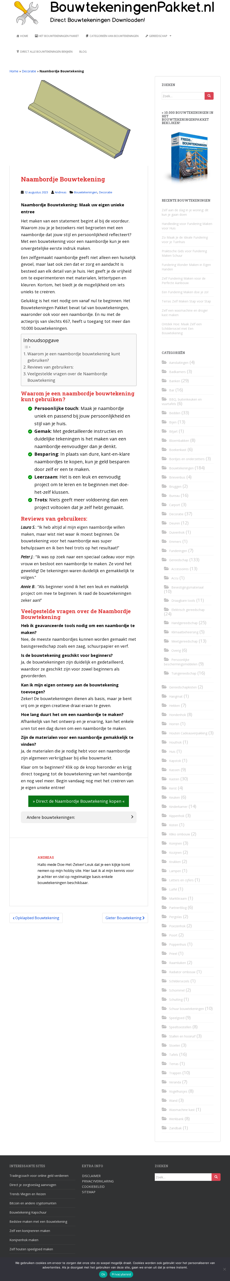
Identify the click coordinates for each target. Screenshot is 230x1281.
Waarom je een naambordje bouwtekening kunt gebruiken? (73, 357)
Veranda (175, 1082)
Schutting (176, 999)
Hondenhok (177, 715)
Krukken (175, 862)
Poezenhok (177, 926)
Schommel (177, 990)
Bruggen (175, 486)
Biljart (173, 431)
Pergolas (175, 917)
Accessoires (180, 569)
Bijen (173, 422)
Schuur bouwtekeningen (186, 1009)
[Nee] (224, 1269)
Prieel (173, 953)
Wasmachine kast (182, 1110)
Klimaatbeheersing (184, 632)
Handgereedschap (184, 623)
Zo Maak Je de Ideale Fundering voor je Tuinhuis (185, 239)
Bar (171, 390)
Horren (174, 724)
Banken (174, 381)
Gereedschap (178, 560)
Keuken (174, 797)
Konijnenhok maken (23, 1240)
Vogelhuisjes (178, 1091)
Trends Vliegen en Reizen (27, 1194)
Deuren (174, 523)
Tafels (173, 1054)
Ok (103, 1274)
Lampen (175, 871)
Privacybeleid (121, 1274)
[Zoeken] (209, 96)
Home (13, 71)
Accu (174, 578)
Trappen (175, 1073)
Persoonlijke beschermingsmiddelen (180, 662)
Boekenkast (177, 450)
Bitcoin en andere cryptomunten (32, 1203)
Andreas (60, 192)
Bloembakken (179, 440)
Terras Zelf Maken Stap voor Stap (186, 301)
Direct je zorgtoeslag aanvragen (32, 1185)
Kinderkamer (178, 806)
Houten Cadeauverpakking (188, 733)
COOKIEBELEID (93, 1186)
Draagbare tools (183, 600)
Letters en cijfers (181, 880)
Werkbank (176, 1119)
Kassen (174, 770)
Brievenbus (177, 477)
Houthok (175, 742)
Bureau (174, 496)
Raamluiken (177, 963)
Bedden (174, 413)
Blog (83, 52)
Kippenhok (176, 816)
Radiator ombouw (182, 972)
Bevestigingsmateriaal (187, 587)
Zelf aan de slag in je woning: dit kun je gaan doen (185, 212)
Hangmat (176, 696)
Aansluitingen (178, 362)
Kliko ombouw (179, 834)
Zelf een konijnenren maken (29, 1231)
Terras (174, 1064)
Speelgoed (176, 1018)
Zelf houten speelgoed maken (31, 1249)
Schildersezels (179, 981)
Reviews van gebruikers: (50, 367)
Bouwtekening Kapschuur (27, 1212)
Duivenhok (177, 532)
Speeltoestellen (180, 1027)
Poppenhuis (177, 944)
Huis (172, 751)
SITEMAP (88, 1192)
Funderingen (178, 551)
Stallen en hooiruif (182, 1036)
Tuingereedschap (183, 673)
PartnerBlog (178, 908)
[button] (78, 801)
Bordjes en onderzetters (187, 459)
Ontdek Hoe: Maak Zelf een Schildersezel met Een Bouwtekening (182, 328)
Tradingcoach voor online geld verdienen (39, 1175)
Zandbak (175, 1128)
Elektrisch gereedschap (188, 610)
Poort (173, 935)
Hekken (174, 705)
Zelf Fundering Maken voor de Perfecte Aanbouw (184, 280)
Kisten (173, 825)
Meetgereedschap (184, 641)
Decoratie (29, 71)
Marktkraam (178, 898)
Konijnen (175, 843)
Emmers (175, 541)
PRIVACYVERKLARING (98, 1181)
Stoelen (174, 1045)
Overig (176, 650)
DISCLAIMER (91, 1176)
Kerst (173, 788)
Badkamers (177, 372)
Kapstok (175, 761)
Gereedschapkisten (183, 687)
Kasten (174, 779)
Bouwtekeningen (85, 192)
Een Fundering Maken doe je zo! (185, 292)
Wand (173, 1100)
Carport (174, 505)
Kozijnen (175, 852)
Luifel (173, 889)
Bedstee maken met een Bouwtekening (38, 1221)
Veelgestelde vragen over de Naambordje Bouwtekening (67, 377)
